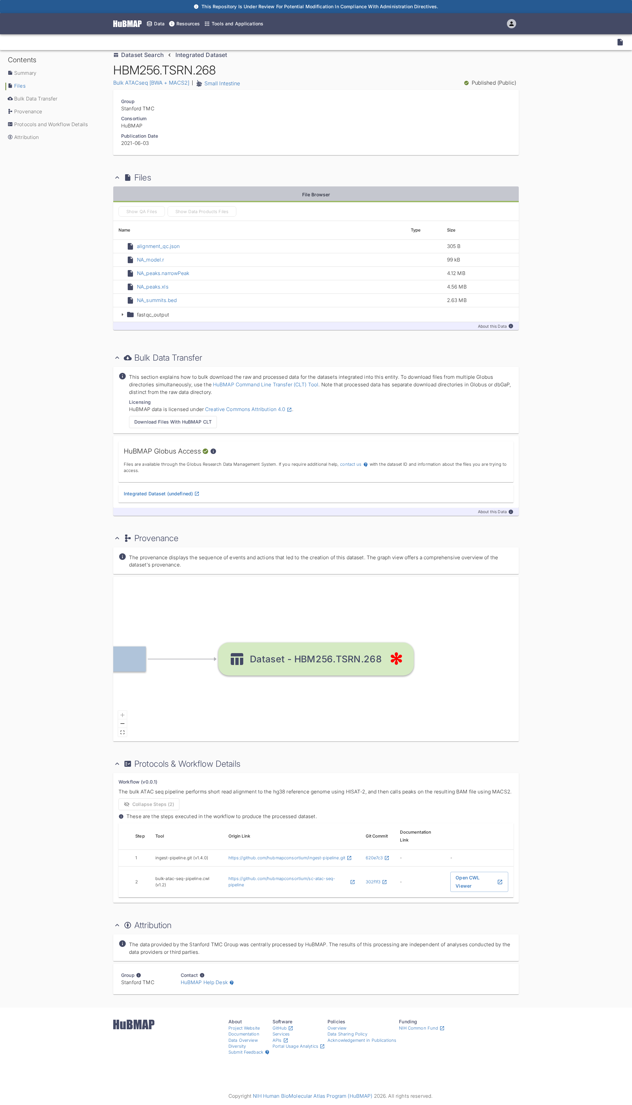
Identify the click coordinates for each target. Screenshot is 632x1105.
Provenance (28, 111)
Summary (25, 73)
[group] (315, 659)
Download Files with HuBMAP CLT (173, 422)
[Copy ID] (66, 42)
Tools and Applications (237, 23)
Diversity (237, 1046)
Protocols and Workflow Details (51, 124)
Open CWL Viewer (468, 882)
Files (20, 86)
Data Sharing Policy (347, 1034)
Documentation (243, 1034)
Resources (188, 23)
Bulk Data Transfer (35, 99)
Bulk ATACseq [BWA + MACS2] (151, 82)
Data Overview (243, 1040)
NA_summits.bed (157, 300)
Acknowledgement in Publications (362, 1040)
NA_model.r (150, 260)
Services (281, 1034)
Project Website (244, 1028)
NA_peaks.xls (153, 287)
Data (159, 23)
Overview (337, 1028)
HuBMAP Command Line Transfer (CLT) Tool (265, 384)
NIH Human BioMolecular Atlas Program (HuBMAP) (312, 1096)
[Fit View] (122, 732)
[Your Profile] (511, 23)
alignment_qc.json (158, 246)
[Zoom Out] (122, 723)
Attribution (26, 137)
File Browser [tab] (316, 194)
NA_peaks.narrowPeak (163, 273)
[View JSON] (620, 42)
